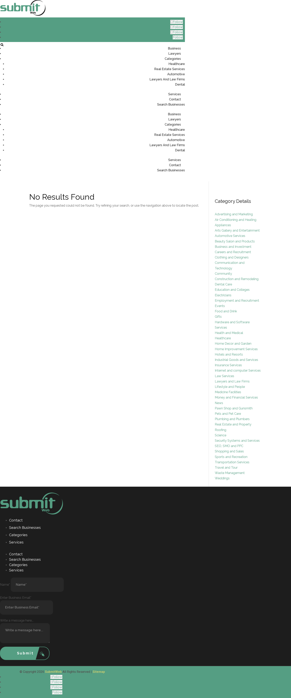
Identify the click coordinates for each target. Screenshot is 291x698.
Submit (25, 653)
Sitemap (99, 672)
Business (174, 48)
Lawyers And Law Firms (167, 79)
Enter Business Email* (15, 598)
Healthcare (176, 64)
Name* (5, 584)
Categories (173, 59)
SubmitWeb (53, 672)
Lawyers (174, 53)
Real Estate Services (169, 69)
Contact (175, 99)
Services (174, 94)
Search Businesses (171, 104)
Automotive (176, 74)
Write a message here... (16, 620)
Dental (180, 84)
